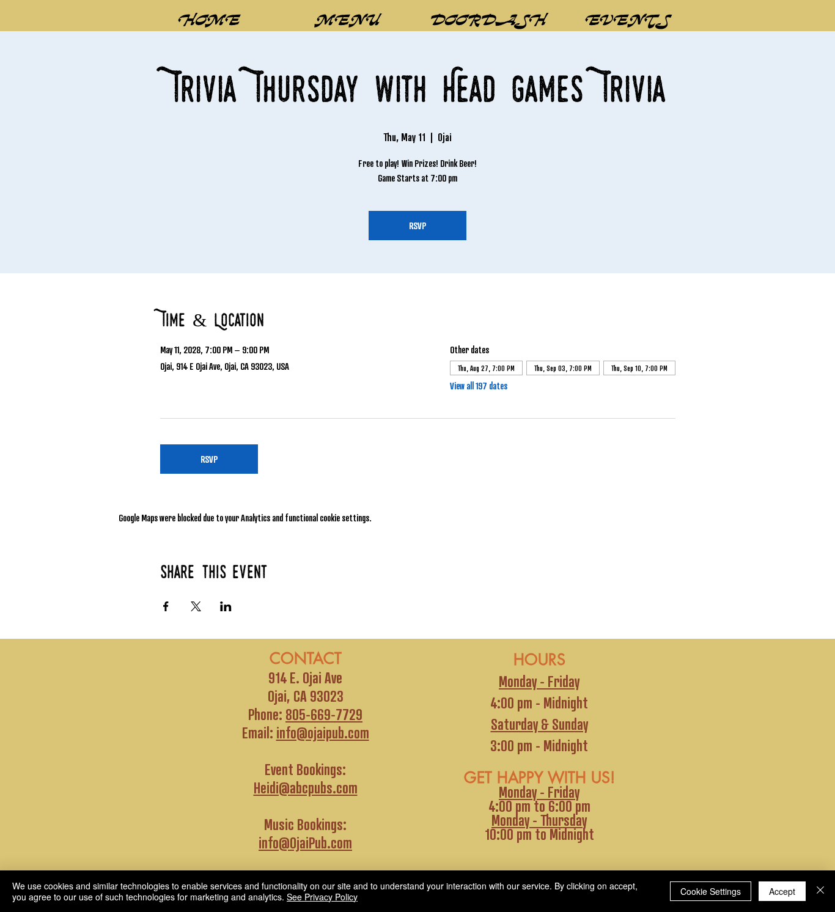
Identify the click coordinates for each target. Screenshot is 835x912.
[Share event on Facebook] (166, 606)
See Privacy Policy (322, 897)
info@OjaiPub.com (305, 842)
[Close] (820, 891)
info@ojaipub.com (322, 732)
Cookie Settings (710, 891)
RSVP (417, 225)
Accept (782, 891)
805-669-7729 (323, 714)
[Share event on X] (196, 606)
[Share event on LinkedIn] (226, 606)
